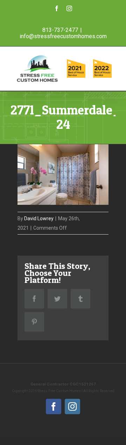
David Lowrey (39, 218)
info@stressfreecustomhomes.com (63, 36)
